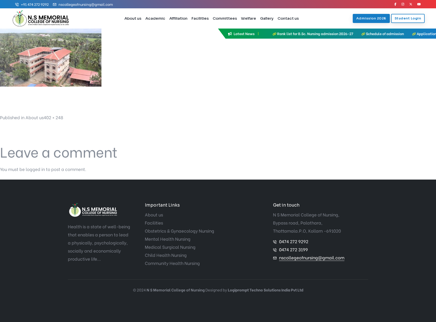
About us (132, 18)
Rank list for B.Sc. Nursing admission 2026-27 (304, 33)
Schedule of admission (374, 33)
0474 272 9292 (293, 241)
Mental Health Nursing (167, 239)
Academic (155, 18)
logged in (35, 169)
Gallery (267, 18)
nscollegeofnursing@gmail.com (86, 4)
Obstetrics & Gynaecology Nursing (179, 231)
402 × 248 (53, 117)
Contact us (288, 18)
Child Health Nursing (166, 255)
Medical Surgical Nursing (170, 247)
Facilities (200, 18)
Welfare (248, 18)
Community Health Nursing (172, 263)
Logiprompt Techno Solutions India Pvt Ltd (265, 289)
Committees (225, 18)
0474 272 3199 (293, 249)
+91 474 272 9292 (35, 4)
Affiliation (178, 18)
